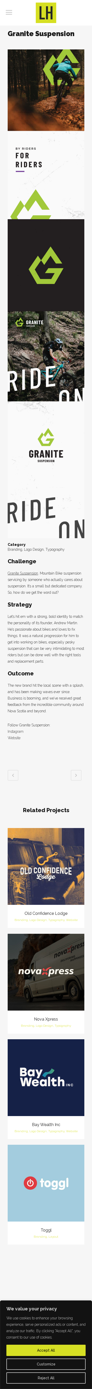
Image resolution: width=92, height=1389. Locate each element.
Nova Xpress (46, 1019)
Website (14, 738)
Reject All (46, 1378)
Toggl (46, 1230)
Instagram (16, 731)
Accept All (46, 1350)
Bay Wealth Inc (46, 1124)
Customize (46, 1364)
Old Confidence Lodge (46, 913)
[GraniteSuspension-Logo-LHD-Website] (46, 296)
